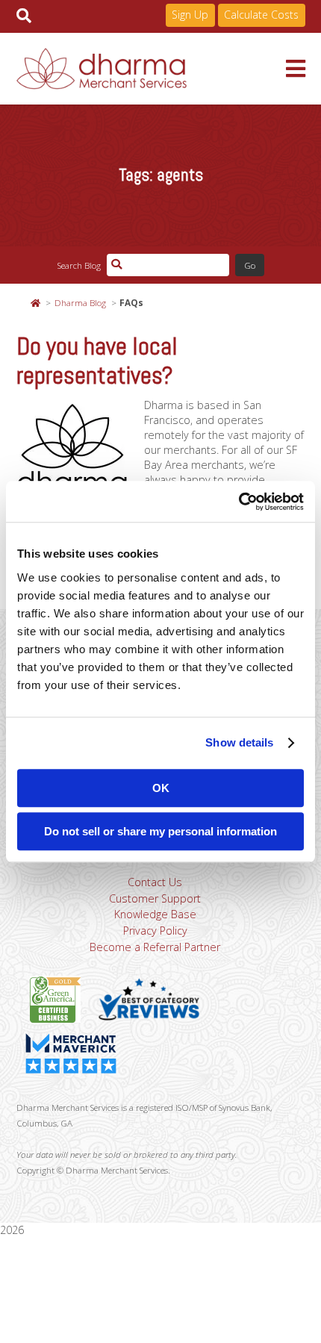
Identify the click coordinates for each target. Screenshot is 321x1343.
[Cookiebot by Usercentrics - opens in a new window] (238, 501)
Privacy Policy (155, 930)
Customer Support (155, 898)
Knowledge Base (155, 914)
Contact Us (155, 882)
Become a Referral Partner (155, 947)
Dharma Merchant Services (151, 69)
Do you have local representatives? (97, 361)
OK (160, 788)
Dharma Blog (80, 302)
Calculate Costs (261, 14)
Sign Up (190, 14)
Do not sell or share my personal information (160, 831)
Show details (239, 742)
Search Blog (79, 265)
